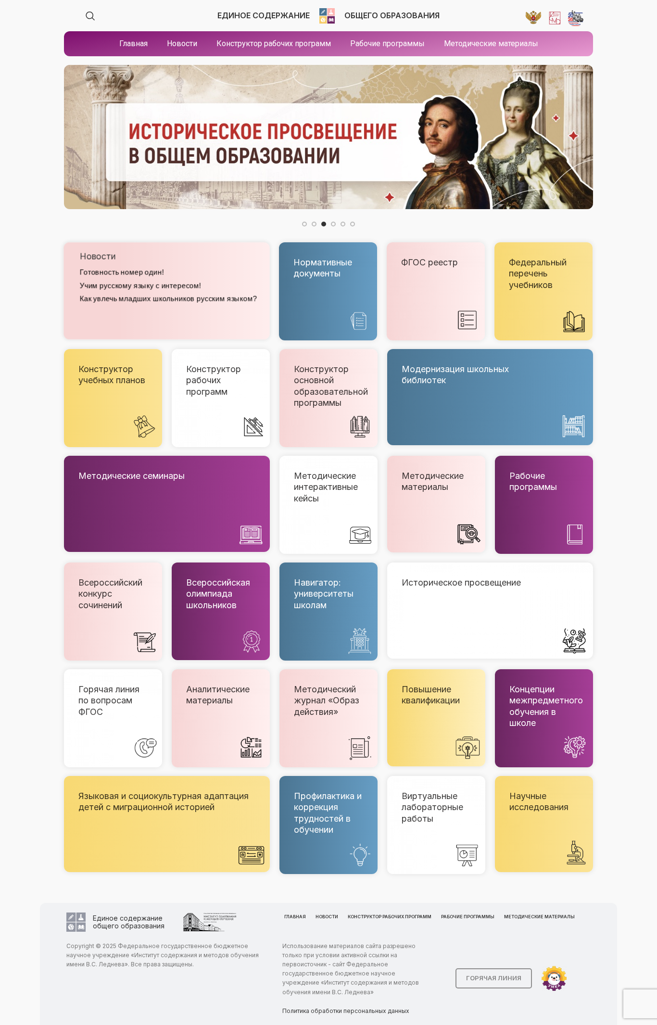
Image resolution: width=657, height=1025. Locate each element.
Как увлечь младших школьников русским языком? (167, 298)
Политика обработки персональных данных (345, 1010)
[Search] (90, 15)
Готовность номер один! (121, 272)
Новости (97, 256)
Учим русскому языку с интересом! (140, 285)
